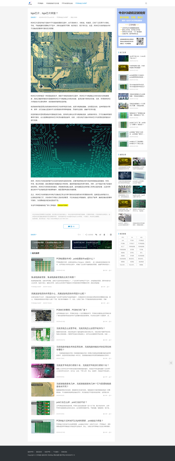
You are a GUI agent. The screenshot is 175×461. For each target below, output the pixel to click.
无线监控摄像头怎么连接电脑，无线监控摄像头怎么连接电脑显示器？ (137, 96)
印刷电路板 (141, 246)
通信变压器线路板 (142, 258)
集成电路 (141, 261)
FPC (123, 237)
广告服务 (56, 452)
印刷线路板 (123, 249)
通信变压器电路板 (132, 258)
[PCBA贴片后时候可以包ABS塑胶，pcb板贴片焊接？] (42, 426)
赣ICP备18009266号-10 (67, 455)
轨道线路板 (123, 258)
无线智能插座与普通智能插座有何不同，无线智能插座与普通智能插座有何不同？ (124, 168)
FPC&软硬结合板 (67, 3)
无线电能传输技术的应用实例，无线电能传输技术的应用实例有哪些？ (83, 348)
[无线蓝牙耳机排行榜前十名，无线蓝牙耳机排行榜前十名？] (42, 371)
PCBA (132, 240)
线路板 (123, 255)
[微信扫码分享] (96, 234)
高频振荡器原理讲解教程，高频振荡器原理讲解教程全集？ (139, 224)
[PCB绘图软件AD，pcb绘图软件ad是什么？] (42, 264)
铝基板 (132, 261)
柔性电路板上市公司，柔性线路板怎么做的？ (124, 196)
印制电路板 (132, 246)
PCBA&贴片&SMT (81, 3)
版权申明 (30, 452)
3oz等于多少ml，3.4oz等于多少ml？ (137, 57)
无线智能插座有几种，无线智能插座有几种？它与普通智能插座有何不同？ (83, 385)
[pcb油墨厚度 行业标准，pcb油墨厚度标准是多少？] (123, 75)
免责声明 (47, 452)
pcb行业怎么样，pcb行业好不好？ (71, 402)
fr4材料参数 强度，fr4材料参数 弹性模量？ (137, 67)
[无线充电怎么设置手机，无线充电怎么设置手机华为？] (42, 334)
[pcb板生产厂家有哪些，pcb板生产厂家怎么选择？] (123, 142)
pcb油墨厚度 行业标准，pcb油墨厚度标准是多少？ (137, 77)
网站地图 (56, 455)
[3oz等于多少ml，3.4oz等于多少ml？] (123, 56)
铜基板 (123, 261)
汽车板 (141, 249)
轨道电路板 (141, 255)
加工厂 (123, 246)
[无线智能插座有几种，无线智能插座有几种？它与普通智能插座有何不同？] (42, 389)
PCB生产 (132, 243)
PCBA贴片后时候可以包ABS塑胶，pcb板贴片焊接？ (79, 420)
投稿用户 (33, 17)
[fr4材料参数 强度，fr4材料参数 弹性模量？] (123, 66)
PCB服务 (40, 3)
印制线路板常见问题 (52, 3)
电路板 (123, 252)
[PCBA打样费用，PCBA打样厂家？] (42, 315)
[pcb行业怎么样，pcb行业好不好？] (42, 408)
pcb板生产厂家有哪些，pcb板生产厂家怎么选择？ (137, 143)
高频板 (141, 264)
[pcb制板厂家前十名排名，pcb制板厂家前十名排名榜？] (123, 132)
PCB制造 (141, 240)
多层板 (132, 249)
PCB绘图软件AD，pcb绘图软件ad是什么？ (75, 258)
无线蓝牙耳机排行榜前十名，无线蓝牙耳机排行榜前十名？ (82, 365)
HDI (141, 237)
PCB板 (123, 243)
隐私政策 (39, 452)
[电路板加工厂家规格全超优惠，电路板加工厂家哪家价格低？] (123, 113)
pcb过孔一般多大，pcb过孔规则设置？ (124, 224)
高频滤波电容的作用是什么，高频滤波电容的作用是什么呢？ (58, 293)
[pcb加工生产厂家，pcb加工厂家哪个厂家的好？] (123, 123)
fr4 (132, 237)
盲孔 (141, 252)
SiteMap (50, 455)
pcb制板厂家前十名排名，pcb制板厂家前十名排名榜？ (137, 134)
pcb (123, 240)
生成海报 (90, 235)
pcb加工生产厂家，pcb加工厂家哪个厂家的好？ (138, 124)
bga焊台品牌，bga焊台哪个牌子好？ (139, 196)
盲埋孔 (132, 252)
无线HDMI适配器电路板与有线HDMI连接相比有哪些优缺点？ (124, 182)
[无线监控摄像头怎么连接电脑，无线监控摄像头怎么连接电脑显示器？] (123, 94)
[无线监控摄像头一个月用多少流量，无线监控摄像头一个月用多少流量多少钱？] (123, 104)
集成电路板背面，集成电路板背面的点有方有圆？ (53, 277)
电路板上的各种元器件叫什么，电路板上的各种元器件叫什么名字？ (139, 210)
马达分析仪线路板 (132, 264)
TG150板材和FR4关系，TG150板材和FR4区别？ (137, 86)
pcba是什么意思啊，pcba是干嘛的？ (139, 182)
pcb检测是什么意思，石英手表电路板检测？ (139, 168)
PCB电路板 (141, 243)
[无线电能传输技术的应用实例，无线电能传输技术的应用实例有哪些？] (42, 352)
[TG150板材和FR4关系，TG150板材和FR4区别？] (123, 85)
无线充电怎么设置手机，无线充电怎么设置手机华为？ (80, 328)
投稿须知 (64, 452)
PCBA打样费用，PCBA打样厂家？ (71, 309)
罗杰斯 (132, 255)
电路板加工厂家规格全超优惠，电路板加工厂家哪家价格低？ (137, 115)
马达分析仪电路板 (123, 264)
